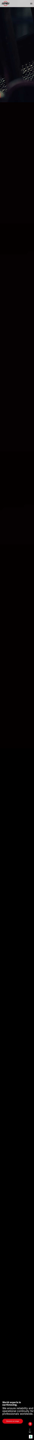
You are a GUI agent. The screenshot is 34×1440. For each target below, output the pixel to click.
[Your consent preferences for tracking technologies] (30, 1436)
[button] (31, 3)
